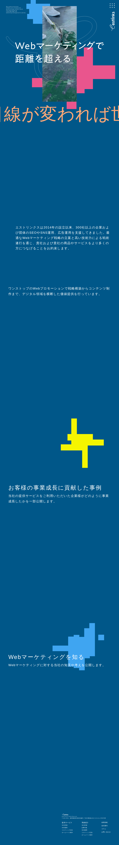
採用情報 (104, 822)
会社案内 (104, 825)
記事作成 (84, 827)
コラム (103, 829)
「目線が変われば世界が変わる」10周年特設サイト (42, 132)
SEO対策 (65, 825)
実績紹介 (85, 822)
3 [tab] (25, 147)
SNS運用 (64, 827)
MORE (102, 276)
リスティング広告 (67, 830)
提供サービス (67, 822)
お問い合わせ (106, 832)
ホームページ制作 (67, 832)
